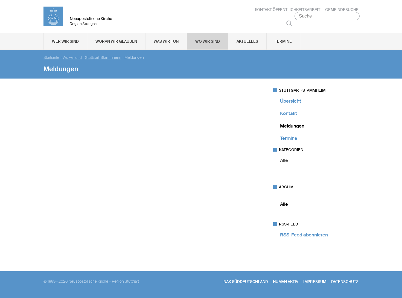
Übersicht (290, 101)
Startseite (51, 57)
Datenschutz (345, 281)
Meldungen (292, 126)
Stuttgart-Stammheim (103, 57)
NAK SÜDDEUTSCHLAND (245, 281)
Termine (283, 41)
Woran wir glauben (116, 41)
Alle (284, 160)
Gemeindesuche (342, 9)
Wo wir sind (207, 41)
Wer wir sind (65, 41)
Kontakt (288, 113)
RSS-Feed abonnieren (304, 235)
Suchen (289, 23)
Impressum (314, 281)
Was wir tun (166, 41)
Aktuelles (247, 41)
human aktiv (285, 281)
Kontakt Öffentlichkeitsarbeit (287, 9)
